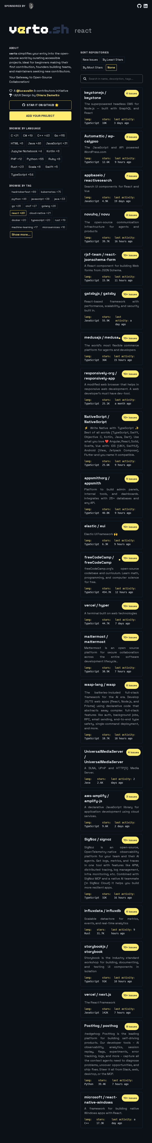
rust (60, 220)
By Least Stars (113, 60)
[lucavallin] (31, 6)
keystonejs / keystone (95, 95)
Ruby (54, 159)
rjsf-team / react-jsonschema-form (100, 257)
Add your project (40, 116)
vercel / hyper (96, 605)
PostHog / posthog (101, 1025)
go (16, 206)
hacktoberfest (24, 191)
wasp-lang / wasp (99, 684)
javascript (40, 199)
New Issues (90, 60)
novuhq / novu (97, 214)
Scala (35, 167)
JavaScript (56, 143)
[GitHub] (139, 6)
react (18, 213)
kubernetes (51, 191)
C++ (43, 135)
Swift (51, 167)
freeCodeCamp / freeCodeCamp (99, 560)
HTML (17, 143)
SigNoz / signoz (97, 839)
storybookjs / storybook (96, 949)
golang (49, 206)
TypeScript (22, 175)
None (111, 67)
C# (28, 135)
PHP (16, 159)
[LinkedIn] (146, 6)
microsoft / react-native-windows (100, 1100)
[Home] (39, 29)
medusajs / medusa (101, 337)
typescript (40, 220)
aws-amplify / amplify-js (96, 798)
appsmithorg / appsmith (97, 481)
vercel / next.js (97, 994)
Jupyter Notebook (26, 151)
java (59, 199)
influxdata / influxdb (102, 910)
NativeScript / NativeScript (96, 419)
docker (19, 220)
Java (34, 143)
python (19, 199)
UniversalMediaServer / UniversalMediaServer (103, 756)
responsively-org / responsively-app (100, 376)
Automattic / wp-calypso (99, 139)
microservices (53, 227)
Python (35, 159)
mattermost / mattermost (96, 639)
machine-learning (25, 227)
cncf (31, 206)
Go (59, 135)
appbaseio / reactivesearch (98, 178)
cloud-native (40, 213)
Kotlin (53, 151)
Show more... (21, 234)
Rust (17, 167)
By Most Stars (93, 67)
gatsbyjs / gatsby (100, 293)
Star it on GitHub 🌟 (43, 105)
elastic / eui (94, 526)
